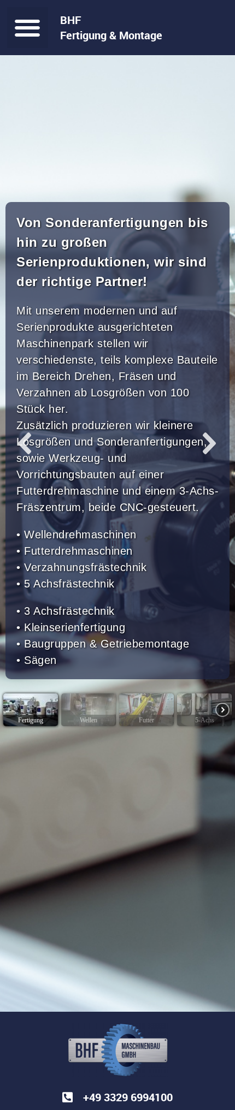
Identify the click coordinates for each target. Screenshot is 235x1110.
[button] (27, 27)
